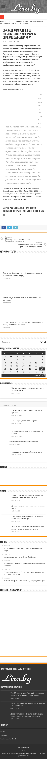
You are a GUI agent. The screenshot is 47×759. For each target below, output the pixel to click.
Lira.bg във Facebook (8, 739)
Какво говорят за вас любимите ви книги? (27, 452)
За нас (3, 731)
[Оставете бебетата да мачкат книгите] (5, 447)
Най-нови (5, 405)
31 (22, 423)
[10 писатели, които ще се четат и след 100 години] (6, 434)
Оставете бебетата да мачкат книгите (24, 442)
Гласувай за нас (24, 747)
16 (20, 444)
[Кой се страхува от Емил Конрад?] (6, 424)
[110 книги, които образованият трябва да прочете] (6, 413)
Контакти (4, 735)
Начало (3, 22)
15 (22, 455)
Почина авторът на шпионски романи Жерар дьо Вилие (30, 245)
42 (22, 415)
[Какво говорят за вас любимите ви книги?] (6, 455)
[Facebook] (24, 750)
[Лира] (25, 6)
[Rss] (22, 750)
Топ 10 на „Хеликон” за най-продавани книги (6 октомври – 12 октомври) (23, 274)
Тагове (13, 405)
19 (22, 436)
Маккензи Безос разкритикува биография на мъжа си (17, 239)
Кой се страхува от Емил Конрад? (24, 421)
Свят (10, 22)
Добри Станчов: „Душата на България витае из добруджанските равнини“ (23, 323)
